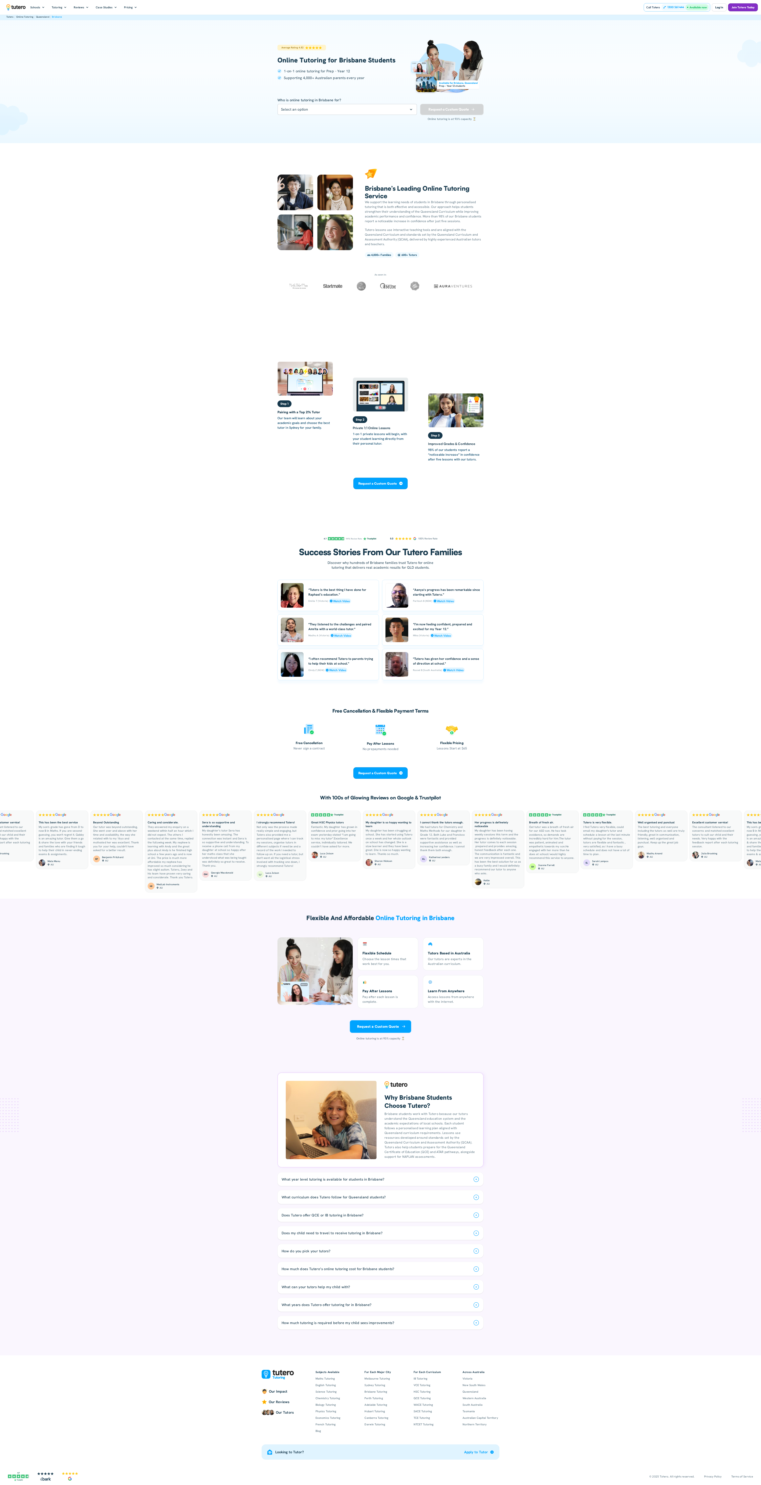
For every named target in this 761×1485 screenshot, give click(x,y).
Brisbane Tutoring (375, 1391)
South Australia (472, 1405)
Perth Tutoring (373, 1398)
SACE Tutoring (423, 1411)
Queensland (42, 16)
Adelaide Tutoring (375, 1405)
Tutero (9, 16)
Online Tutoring (24, 16)
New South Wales (474, 1385)
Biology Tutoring (325, 1405)
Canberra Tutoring (376, 1418)
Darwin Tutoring (374, 1424)
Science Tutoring (326, 1391)
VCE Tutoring (422, 1385)
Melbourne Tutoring (377, 1378)
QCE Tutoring (422, 1398)
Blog (318, 1431)
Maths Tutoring (325, 1378)
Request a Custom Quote (377, 483)
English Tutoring (325, 1385)
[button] (37, 7)
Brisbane (57, 16)
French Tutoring (325, 1424)
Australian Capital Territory (480, 1418)
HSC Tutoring (422, 1391)
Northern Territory (474, 1424)
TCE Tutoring (422, 1418)
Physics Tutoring (325, 1411)
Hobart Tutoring (374, 1411)
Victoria (467, 1378)
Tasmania (469, 1411)
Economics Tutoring (327, 1418)
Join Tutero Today (742, 7)
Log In (719, 7)
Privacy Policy (713, 1476)
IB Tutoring (420, 1378)
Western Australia (474, 1398)
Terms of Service (742, 1476)
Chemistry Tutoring (327, 1398)
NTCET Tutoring (423, 1424)
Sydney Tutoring (374, 1385)
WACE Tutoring (423, 1405)
